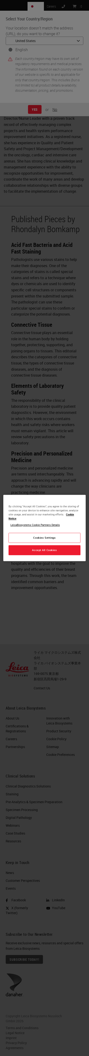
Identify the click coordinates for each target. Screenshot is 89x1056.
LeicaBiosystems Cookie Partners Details (35, 525)
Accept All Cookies (44, 550)
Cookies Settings (44, 538)
